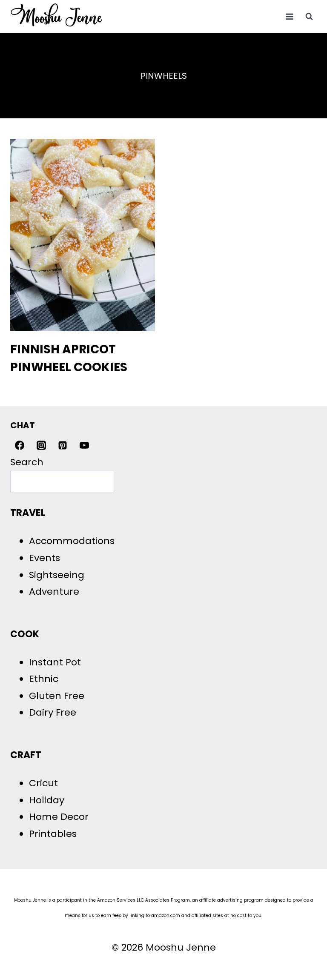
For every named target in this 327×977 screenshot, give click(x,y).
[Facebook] (19, 445)
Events (44, 557)
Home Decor (59, 816)
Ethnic (43, 678)
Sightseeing (56, 575)
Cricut (43, 783)
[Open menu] (289, 16)
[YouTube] (84, 445)
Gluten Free (56, 695)
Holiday (46, 800)
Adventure (54, 591)
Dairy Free (52, 712)
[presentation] (82, 235)
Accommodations (72, 540)
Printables (53, 833)
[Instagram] (41, 445)
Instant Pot (55, 662)
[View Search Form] (309, 16)
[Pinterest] (62, 445)
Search (26, 462)
